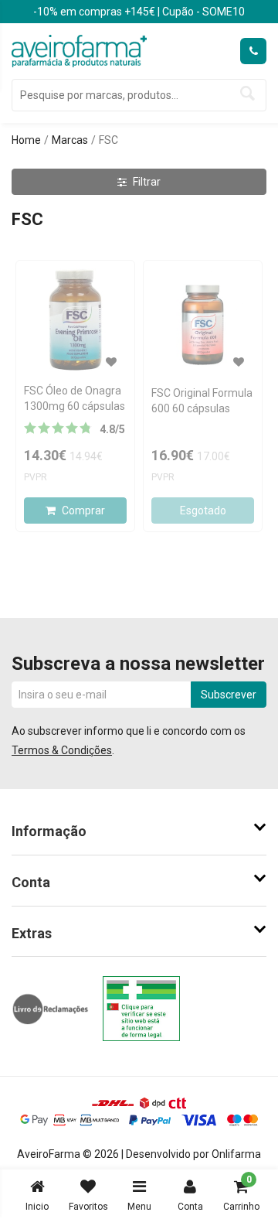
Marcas (70, 140)
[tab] (139, 831)
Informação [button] (49, 831)
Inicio (37, 1206)
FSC (108, 140)
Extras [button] (32, 933)
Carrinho (241, 1193)
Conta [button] (31, 882)
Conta (190, 1206)
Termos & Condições (62, 750)
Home (26, 140)
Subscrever (228, 694)
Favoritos (88, 1206)
